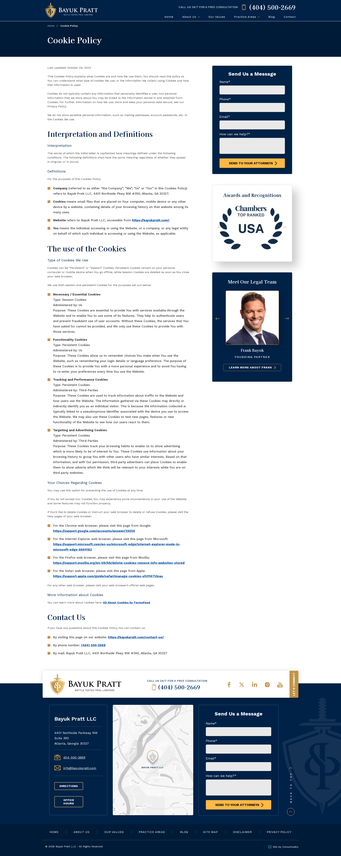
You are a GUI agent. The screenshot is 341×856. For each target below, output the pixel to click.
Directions (68, 786)
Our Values (217, 16)
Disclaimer (242, 832)
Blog (271, 16)
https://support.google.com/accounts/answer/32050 (94, 531)
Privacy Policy (279, 832)
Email (225, 117)
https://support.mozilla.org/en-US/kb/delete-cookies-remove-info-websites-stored (119, 563)
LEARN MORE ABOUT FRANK (250, 367)
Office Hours (68, 801)
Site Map (210, 832)
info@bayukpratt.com (79, 768)
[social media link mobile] (228, 684)
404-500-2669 (74, 757)
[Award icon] (252, 205)
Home (168, 16)
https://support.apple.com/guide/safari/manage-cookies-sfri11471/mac (108, 576)
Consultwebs (290, 846)
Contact (290, 16)
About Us (189, 16)
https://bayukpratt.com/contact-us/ (136, 637)
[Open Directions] (153, 760)
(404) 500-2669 (93, 645)
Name (225, 82)
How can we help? (235, 134)
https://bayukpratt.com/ (150, 220)
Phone (225, 99)
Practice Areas (245, 16)
